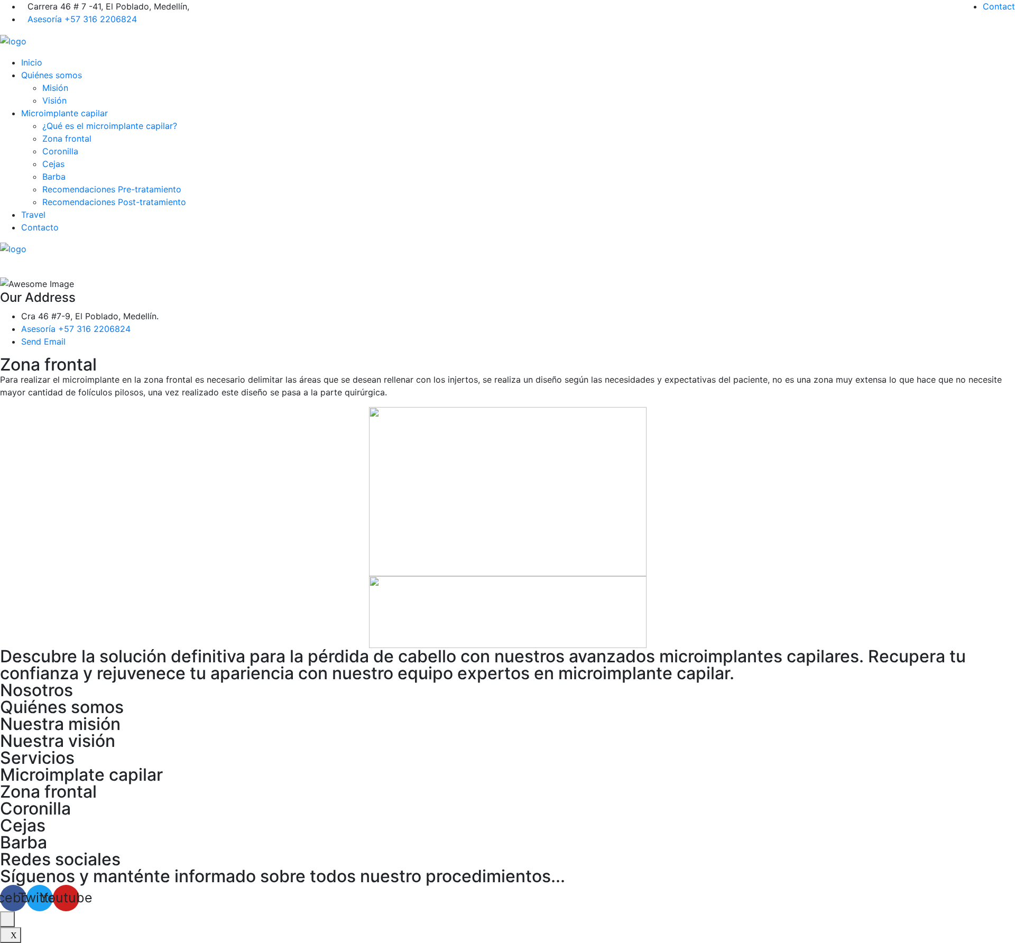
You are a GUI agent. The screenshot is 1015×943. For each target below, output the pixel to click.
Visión (54, 100)
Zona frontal (66, 138)
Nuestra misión (60, 724)
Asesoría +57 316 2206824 (82, 19)
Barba (54, 176)
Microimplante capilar (64, 113)
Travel (33, 214)
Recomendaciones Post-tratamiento (114, 202)
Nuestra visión (57, 741)
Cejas (53, 164)
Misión (55, 87)
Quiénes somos (51, 75)
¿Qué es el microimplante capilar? (109, 126)
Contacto (40, 227)
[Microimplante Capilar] (13, 40)
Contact (999, 6)
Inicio (31, 62)
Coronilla (60, 151)
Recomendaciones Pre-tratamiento (111, 189)
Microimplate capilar (81, 774)
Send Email (43, 341)
